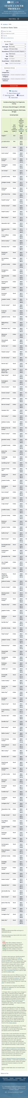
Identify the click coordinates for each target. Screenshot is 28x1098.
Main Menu (12, 19)
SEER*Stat (4, 967)
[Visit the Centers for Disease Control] (17, 1)
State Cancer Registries (7, 935)
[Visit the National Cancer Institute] (10, 1)
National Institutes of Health (9, 1088)
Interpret (21, 95)
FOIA (24, 1078)
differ (3, 982)
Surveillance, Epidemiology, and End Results (14, 1049)
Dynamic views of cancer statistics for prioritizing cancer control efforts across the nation (14, 13)
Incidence (5, 24)
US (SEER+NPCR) (6, 141)
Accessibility (18, 1078)
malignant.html (7, 989)
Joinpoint (17, 978)
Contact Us (22, 1079)
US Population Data (11, 970)
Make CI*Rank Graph (14, 93)
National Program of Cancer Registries (15, 1047)
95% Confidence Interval (21, 130)
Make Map (14, 91)
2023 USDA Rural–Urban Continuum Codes (14, 1035)
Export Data (14, 97)
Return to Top (4, 1073)
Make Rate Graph (9, 95)
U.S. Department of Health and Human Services (13, 1086)
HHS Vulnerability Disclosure (10, 1079)
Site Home (5, 1078)
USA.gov (17, 1089)
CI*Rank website (12, 1023)
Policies (11, 1078)
